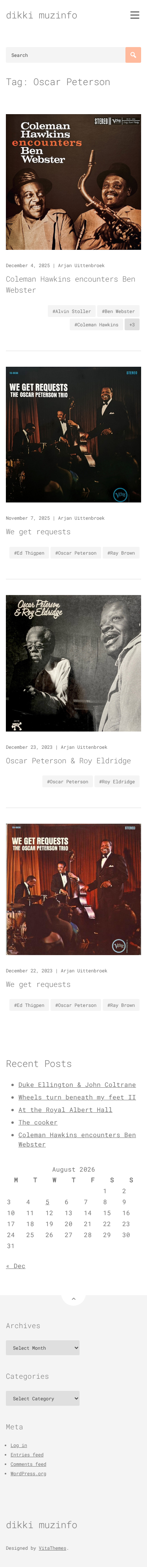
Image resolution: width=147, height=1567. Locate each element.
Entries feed (27, 1454)
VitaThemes (52, 1548)
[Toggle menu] (135, 15)
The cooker (38, 1122)
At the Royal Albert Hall (65, 1109)
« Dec (15, 1265)
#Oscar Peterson (75, 553)
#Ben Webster (118, 311)
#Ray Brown (121, 553)
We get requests (38, 531)
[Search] (133, 55)
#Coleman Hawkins (96, 324)
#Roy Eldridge (117, 781)
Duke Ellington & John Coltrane (77, 1084)
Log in (19, 1445)
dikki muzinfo (41, 15)
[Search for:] (73, 55)
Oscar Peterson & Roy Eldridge (68, 760)
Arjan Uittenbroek (81, 265)
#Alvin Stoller (72, 311)
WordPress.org (28, 1473)
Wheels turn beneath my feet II (77, 1097)
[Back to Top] (73, 1293)
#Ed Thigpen (29, 553)
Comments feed (28, 1464)
